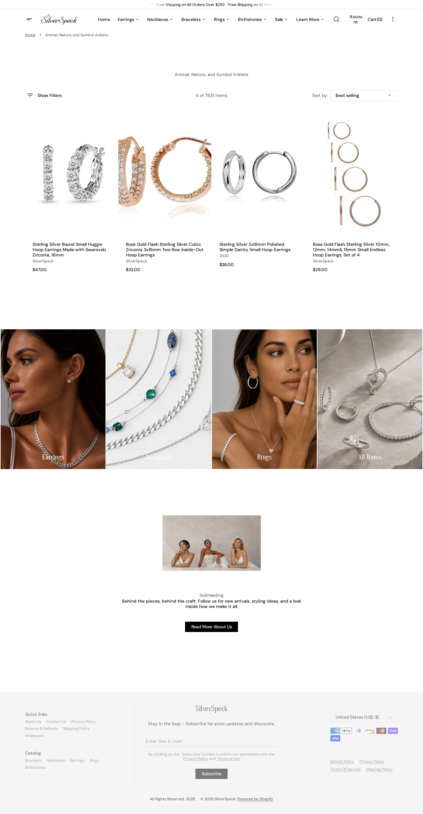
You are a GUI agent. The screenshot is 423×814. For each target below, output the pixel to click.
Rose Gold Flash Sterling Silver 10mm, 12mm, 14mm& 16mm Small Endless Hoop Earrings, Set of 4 (351, 249)
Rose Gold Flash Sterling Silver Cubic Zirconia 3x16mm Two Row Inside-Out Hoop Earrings (165, 249)
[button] (336, 19)
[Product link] (71, 193)
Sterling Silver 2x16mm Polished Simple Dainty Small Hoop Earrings (255, 247)
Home (30, 35)
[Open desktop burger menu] (30, 19)
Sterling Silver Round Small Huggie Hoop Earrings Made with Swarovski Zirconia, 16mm (69, 249)
